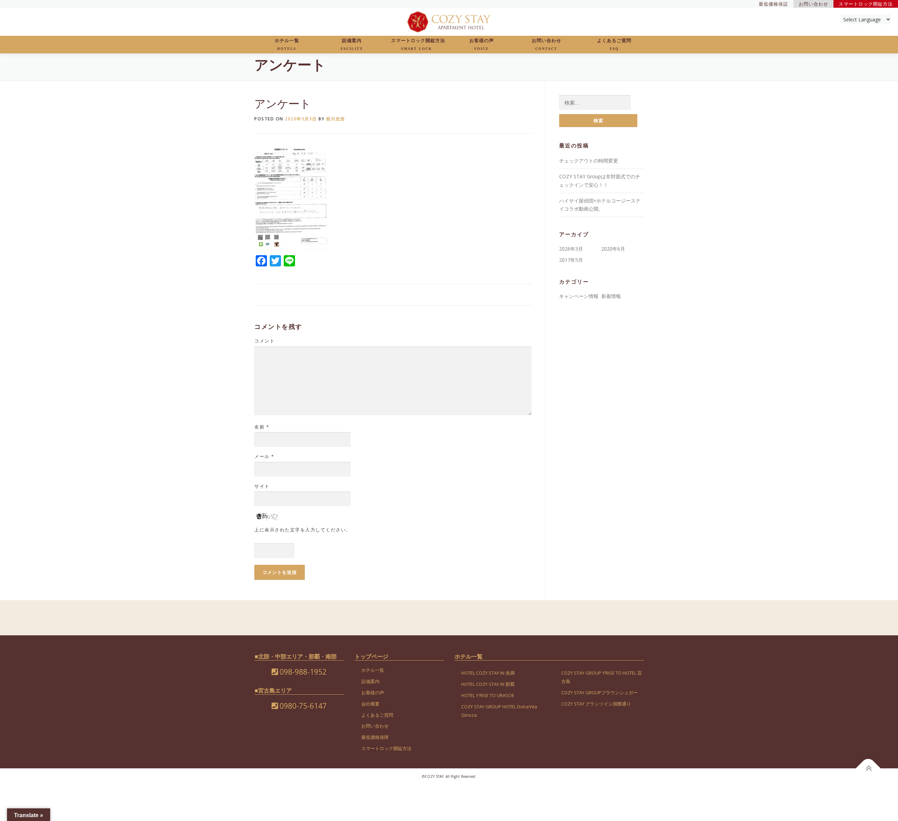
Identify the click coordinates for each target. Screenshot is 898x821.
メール (264, 456)
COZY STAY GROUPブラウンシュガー (599, 692)
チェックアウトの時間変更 (588, 160)
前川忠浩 (335, 119)
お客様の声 (481, 44)
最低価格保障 (375, 737)
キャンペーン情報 (578, 296)
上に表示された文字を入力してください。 (302, 530)
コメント (264, 341)
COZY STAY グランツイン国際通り (596, 704)
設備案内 (352, 44)
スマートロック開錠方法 (418, 44)
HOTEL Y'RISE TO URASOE (487, 695)
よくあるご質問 (614, 44)
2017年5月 (571, 260)
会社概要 (370, 704)
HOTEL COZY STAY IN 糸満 (488, 673)
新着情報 (611, 296)
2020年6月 (613, 248)
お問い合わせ (546, 44)
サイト (262, 486)
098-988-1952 (302, 672)
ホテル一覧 (287, 44)
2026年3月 (571, 248)
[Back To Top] (868, 768)
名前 (261, 427)
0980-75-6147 (302, 706)
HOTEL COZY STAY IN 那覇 (488, 684)
